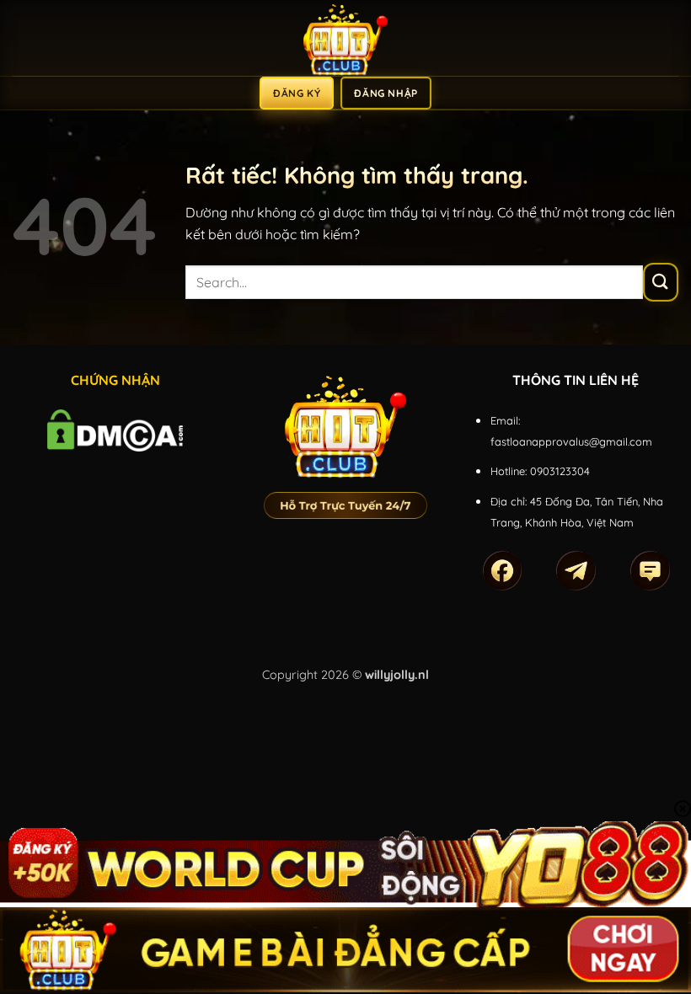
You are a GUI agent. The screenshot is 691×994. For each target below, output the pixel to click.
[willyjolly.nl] (345, 38)
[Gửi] (660, 282)
